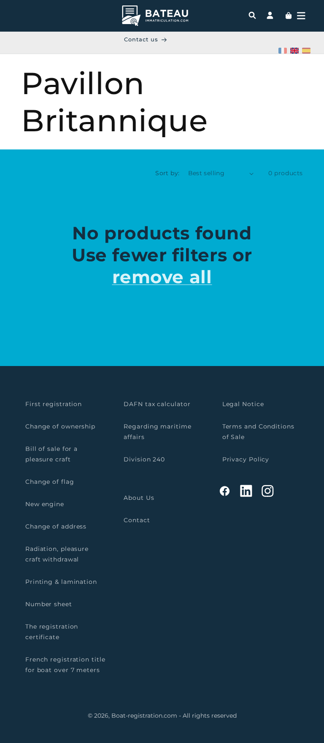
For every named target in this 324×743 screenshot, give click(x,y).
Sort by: (167, 173)
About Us (139, 498)
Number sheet (48, 604)
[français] (282, 51)
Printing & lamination (61, 582)
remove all (162, 277)
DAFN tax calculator (157, 404)
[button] (301, 15)
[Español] (306, 51)
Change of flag (49, 481)
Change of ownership (60, 426)
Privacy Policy (246, 459)
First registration (53, 404)
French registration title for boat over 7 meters (65, 665)
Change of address (55, 526)
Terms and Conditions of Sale (258, 432)
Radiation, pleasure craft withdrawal (57, 554)
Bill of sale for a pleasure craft (51, 454)
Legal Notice (243, 404)
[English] (294, 51)
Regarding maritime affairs (157, 432)
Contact (137, 520)
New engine (44, 504)
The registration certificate (51, 632)
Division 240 (144, 459)
